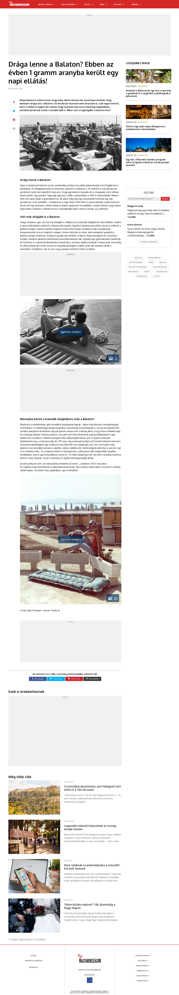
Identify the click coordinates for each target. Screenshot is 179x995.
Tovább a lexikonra (148, 242)
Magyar (162, 262)
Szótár (149, 192)
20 (114, 598)
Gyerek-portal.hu (142, 976)
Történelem (141, 276)
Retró (87, 4)
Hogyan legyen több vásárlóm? (89, 970)
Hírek (102, 4)
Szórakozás (161, 272)
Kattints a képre (71, 332)
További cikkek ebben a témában (27, 939)
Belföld (138, 258)
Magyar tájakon (45, 4)
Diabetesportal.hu (142, 966)
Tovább (131, 217)
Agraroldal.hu (142, 981)
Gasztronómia (68, 4)
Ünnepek (134, 4)
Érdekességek (154, 258)
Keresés (165, 199)
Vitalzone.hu (143, 960)
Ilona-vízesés (134, 224)
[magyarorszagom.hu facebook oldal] (89, 980)
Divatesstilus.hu (143, 971)
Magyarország (135, 206)
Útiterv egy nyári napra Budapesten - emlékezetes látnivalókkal (146, 128)
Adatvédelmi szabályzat (33, 960)
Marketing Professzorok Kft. (97, 993)
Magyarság (133, 272)
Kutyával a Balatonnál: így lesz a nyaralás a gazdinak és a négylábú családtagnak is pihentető (148, 93)
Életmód (117, 4)
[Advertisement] (89, 35)
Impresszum (33, 967)
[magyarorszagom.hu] (19, 4)
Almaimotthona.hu (143, 955)
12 (115, 359)
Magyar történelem (138, 267)
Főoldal (33, 955)
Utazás (156, 276)
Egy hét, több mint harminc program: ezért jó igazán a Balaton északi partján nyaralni (147, 162)
